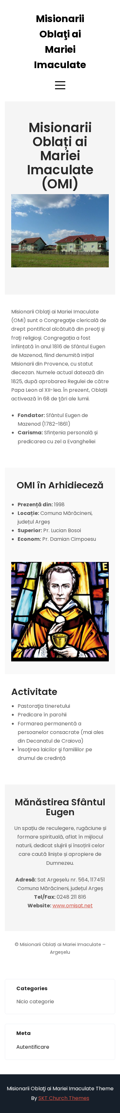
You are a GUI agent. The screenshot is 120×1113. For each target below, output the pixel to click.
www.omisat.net (72, 905)
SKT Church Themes (63, 1098)
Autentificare (32, 1047)
